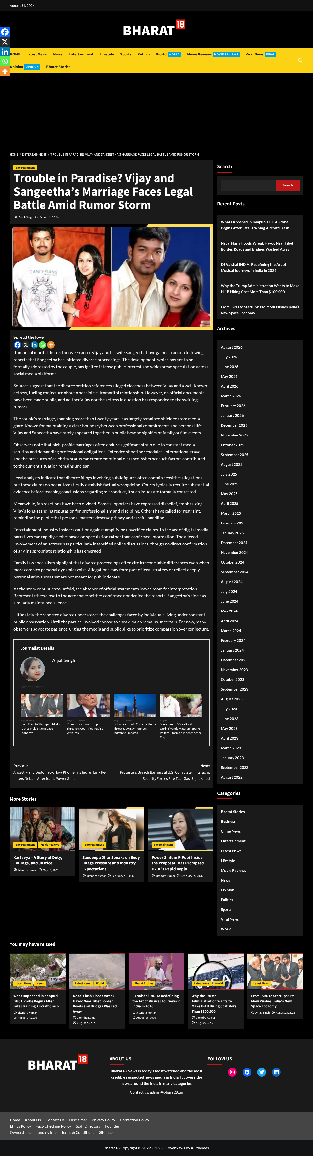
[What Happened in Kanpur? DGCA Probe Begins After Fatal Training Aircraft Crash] (38, 971)
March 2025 (231, 513)
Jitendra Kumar (27, 870)
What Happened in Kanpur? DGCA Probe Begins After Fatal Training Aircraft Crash (255, 225)
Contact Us (55, 1119)
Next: (165, 772)
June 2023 (229, 718)
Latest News (36, 54)
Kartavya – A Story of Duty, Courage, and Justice (37, 860)
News (57, 54)
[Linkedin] (34, 345)
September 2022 (234, 767)
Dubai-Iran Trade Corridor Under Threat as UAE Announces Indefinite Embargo (134, 728)
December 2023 (234, 660)
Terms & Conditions (77, 1132)
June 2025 (229, 484)
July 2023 (229, 709)
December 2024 (234, 542)
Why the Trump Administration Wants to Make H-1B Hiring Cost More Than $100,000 (260, 289)
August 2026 (232, 347)
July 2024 (229, 591)
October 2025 (232, 445)
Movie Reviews (212, 54)
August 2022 (232, 777)
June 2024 (229, 601)
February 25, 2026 (123, 876)
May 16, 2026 (50, 870)
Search (224, 166)
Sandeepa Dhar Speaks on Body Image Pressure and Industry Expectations (111, 863)
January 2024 (232, 650)
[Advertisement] (156, 110)
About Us (33, 1119)
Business (228, 821)
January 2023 (232, 757)
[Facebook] (17, 345)
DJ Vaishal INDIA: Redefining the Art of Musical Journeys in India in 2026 (253, 267)
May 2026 (229, 376)
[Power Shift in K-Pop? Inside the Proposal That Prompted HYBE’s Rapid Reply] (180, 829)
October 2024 (232, 562)
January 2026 (232, 415)
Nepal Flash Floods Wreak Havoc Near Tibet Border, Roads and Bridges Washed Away (257, 246)
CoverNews (175, 1147)
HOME (15, 54)
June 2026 (229, 366)
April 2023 (229, 738)
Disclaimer (78, 1119)
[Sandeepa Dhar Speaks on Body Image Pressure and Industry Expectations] (111, 829)
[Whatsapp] (42, 345)
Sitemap (106, 1132)
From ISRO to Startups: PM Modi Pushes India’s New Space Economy (41, 728)
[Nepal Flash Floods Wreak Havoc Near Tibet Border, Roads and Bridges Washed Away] (97, 971)
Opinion (24, 67)
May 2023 (229, 728)
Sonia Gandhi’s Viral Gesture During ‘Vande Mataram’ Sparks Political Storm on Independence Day (180, 730)
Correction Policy (134, 1119)
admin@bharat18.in (166, 1092)
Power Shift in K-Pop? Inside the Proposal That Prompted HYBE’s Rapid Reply (178, 863)
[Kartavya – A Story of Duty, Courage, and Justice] (42, 829)
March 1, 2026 (49, 217)
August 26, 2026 (86, 1023)
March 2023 (231, 748)
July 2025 (229, 474)
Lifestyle (107, 54)
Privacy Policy (103, 1119)
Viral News (260, 54)
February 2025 (233, 523)
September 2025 (234, 454)
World (168, 54)
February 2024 (233, 640)
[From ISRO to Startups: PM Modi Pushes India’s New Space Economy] (275, 971)
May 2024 (229, 611)
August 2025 (232, 464)
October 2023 (232, 679)
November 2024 (234, 552)
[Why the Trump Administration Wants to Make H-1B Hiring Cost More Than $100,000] (216, 971)
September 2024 (234, 572)
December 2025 (234, 425)
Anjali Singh (25, 217)
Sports (125, 54)
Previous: (59, 772)
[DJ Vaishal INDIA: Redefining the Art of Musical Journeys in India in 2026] (156, 971)
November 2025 (234, 435)
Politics (143, 54)
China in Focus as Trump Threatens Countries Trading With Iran (85, 728)
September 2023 (234, 689)
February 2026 (233, 406)
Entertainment (80, 54)
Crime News (231, 831)
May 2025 (229, 493)
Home (15, 1119)
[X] (26, 345)
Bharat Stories (58, 67)
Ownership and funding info (33, 1132)
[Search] (300, 60)
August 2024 (232, 581)
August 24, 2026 (285, 1013)
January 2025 (232, 533)
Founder (112, 1126)
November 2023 (234, 669)
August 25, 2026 (205, 1023)
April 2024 (229, 621)
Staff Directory (88, 1126)
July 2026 (229, 357)
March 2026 (231, 396)
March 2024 (231, 630)
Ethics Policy (20, 1126)
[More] (51, 345)
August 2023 (232, 699)
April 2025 (229, 503)
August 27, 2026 (27, 1018)
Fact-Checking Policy (53, 1126)
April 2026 (229, 386)
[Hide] (2, 81)
